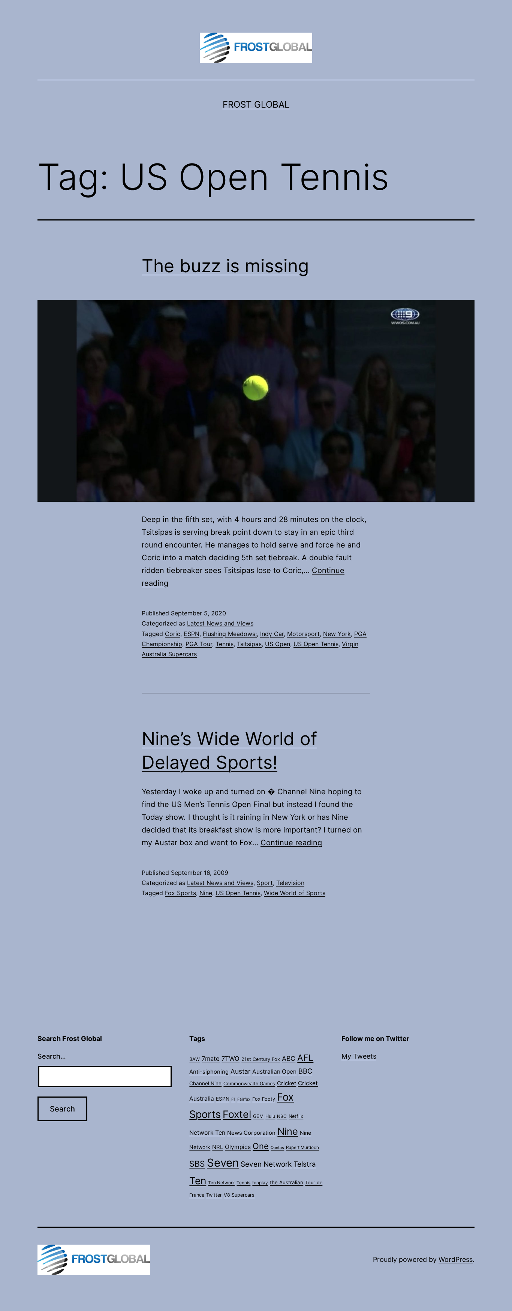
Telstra (304, 1164)
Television (290, 882)
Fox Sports (180, 893)
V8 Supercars (239, 1195)
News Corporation (251, 1133)
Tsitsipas (249, 644)
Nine (205, 893)
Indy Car (272, 634)
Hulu (270, 1116)
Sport (265, 882)
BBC (305, 1071)
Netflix (296, 1116)
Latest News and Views (220, 623)
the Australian (286, 1182)
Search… (51, 1056)
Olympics (238, 1146)
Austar (240, 1071)
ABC (288, 1058)
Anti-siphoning (209, 1071)
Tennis (225, 644)
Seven (223, 1162)
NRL (217, 1147)
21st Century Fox (260, 1059)
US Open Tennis (315, 644)
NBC (282, 1116)
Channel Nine (205, 1083)
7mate (211, 1058)
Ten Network (221, 1182)
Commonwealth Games (249, 1083)
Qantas (277, 1147)
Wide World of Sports (294, 893)
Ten (197, 1180)
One (261, 1146)
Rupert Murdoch (302, 1147)
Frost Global (256, 104)
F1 (233, 1099)
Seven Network (266, 1164)
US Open (277, 644)
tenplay (260, 1182)
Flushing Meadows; (230, 634)
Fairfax (243, 1099)
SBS (197, 1163)
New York (337, 634)
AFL (305, 1058)
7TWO (231, 1058)
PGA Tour (199, 644)
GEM (258, 1116)
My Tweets (358, 1056)
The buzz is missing (225, 266)
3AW (194, 1059)
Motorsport (303, 634)
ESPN (191, 634)
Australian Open (274, 1071)
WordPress (456, 1259)
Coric (172, 634)
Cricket (286, 1083)
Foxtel (237, 1114)
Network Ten (207, 1132)
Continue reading (291, 842)
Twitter (214, 1195)
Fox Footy (263, 1099)
